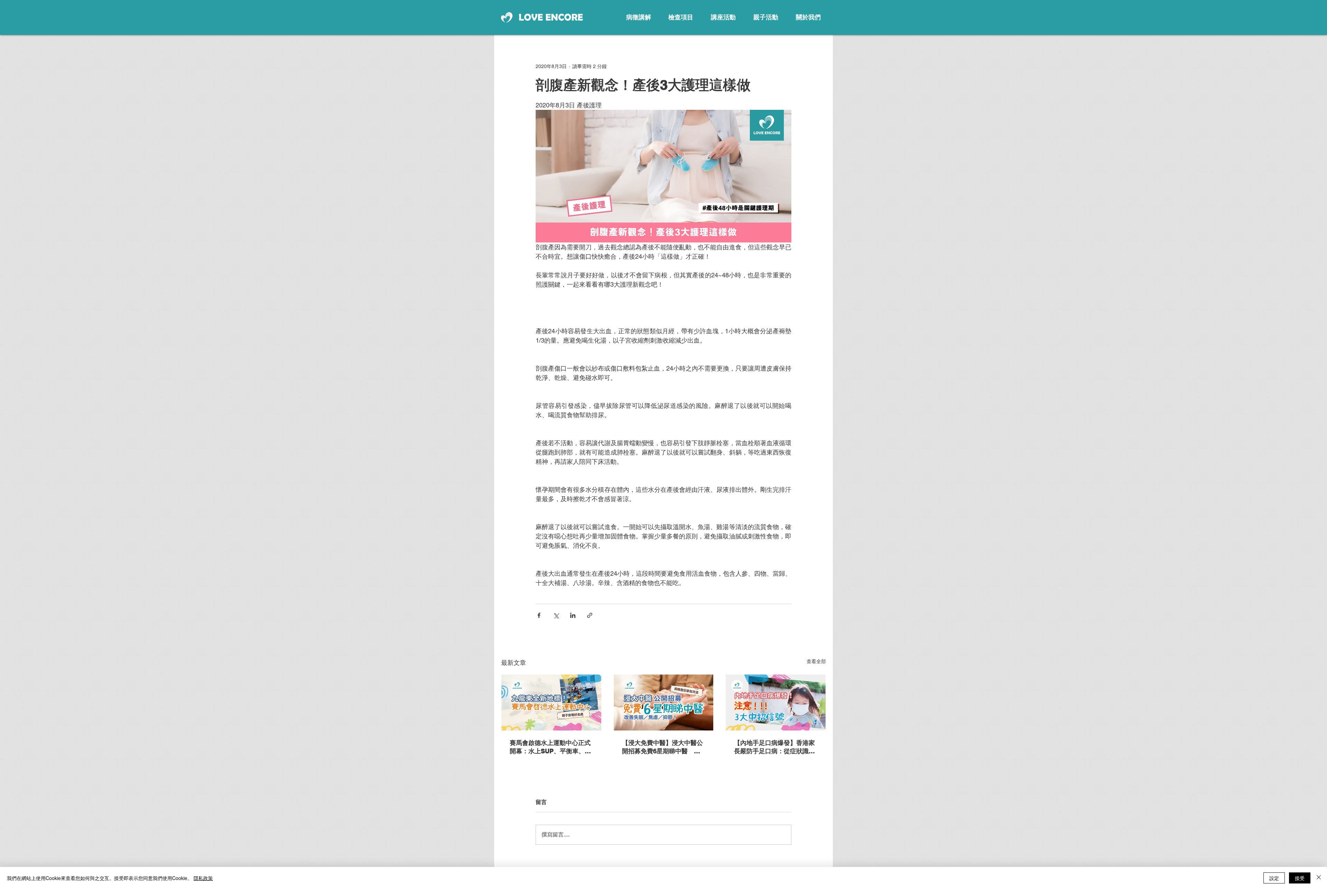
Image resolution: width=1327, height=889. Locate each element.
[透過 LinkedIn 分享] (573, 615)
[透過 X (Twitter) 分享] (556, 615)
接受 (1300, 877)
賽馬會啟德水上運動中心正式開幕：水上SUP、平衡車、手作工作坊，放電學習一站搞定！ (550, 747)
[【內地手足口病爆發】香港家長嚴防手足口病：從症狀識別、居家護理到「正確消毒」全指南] (776, 702)
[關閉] (1319, 877)
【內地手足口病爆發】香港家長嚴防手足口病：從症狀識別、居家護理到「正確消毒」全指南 (774, 747)
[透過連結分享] (589, 615)
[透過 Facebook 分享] (539, 615)
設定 (1274, 877)
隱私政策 (203, 877)
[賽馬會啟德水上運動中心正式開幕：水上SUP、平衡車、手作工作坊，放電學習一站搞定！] (551, 702)
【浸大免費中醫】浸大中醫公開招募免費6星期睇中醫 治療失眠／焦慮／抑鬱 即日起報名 (662, 747)
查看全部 (816, 661)
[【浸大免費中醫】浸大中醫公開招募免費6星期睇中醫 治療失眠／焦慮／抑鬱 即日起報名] (664, 702)
